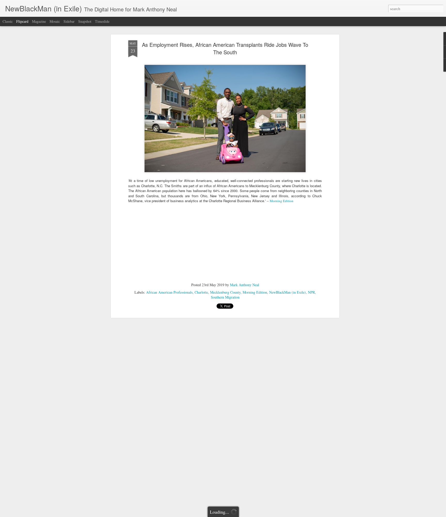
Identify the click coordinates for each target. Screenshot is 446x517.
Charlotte (201, 292)
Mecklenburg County (225, 292)
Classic (8, 21)
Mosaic (55, 21)
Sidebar (69, 21)
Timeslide (102, 21)
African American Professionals (169, 292)
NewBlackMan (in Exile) (287, 292)
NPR (311, 292)
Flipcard (22, 21)
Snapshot (84, 21)
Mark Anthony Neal (244, 284)
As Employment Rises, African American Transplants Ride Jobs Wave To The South (225, 48)
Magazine (39, 21)
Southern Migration (225, 297)
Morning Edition (281, 201)
